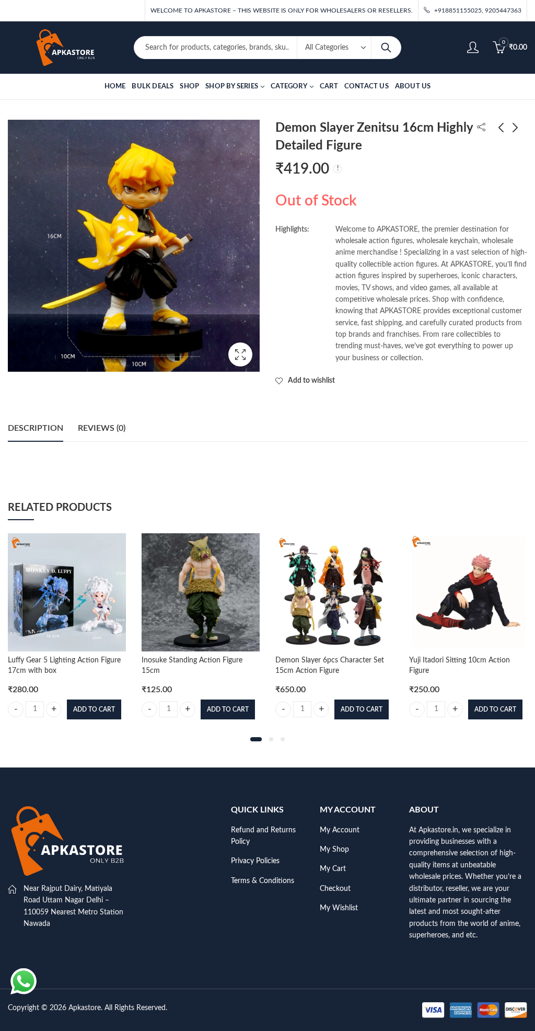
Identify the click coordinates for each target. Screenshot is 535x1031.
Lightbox (240, 354)
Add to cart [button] (94, 709)
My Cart (333, 869)
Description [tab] (35, 428)
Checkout (335, 888)
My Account (339, 830)
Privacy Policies (255, 861)
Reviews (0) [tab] (101, 428)
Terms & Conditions (262, 881)
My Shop (334, 849)
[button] (256, 739)
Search (386, 47)
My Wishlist (339, 908)
